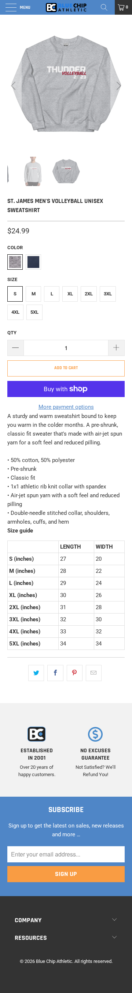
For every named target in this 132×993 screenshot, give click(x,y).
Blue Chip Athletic (54, 961)
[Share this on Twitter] (36, 673)
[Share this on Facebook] (55, 673)
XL (70, 294)
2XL (89, 294)
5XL (34, 312)
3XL (108, 294)
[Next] (117, 86)
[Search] (106, 7)
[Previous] (14, 86)
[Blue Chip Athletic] (66, 7)
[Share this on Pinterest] (74, 673)
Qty (11, 332)
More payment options (66, 407)
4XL (15, 312)
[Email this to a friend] (94, 673)
